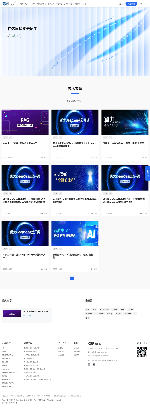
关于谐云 (84, 4)
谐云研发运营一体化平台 (9, 372)
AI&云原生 (6, 343)
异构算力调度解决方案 (31, 362)
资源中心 (59, 4)
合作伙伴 (76, 348)
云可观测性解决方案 (30, 351)
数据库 (118, 314)
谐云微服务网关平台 (8, 383)
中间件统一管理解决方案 (31, 355)
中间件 (109, 314)
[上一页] (66, 278)
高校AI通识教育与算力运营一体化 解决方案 (37, 379)
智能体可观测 (6, 358)
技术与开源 (68, 4)
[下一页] (84, 278)
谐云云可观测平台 (7, 355)
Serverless (99, 314)
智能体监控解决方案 (30, 372)
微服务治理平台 (6, 379)
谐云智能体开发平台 (8, 386)
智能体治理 (5, 362)
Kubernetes (104, 309)
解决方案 (51, 4)
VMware (128, 314)
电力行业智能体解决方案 (31, 376)
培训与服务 (77, 351)
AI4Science (5, 369)
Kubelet (89, 314)
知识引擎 (4, 376)
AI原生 (26, 4)
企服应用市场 (76, 396)
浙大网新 (30, 396)
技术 (87, 309)
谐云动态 (61, 351)
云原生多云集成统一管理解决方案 (34, 369)
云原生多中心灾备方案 (31, 365)
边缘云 (114, 309)
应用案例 (76, 4)
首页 (21, 4)
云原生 (32, 4)
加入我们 (61, 355)
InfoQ (12, 396)
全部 (87, 318)
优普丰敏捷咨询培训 (60, 396)
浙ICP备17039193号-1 (10, 403)
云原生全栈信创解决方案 (31, 348)
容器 (94, 309)
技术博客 (76, 355)
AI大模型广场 (42, 4)
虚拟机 (130, 309)
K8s (122, 309)
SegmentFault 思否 (43, 396)
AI (135, 314)
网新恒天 (20, 396)
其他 (75, 343)
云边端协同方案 (29, 358)
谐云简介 (61, 348)
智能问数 (4, 365)
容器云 (4, 351)
